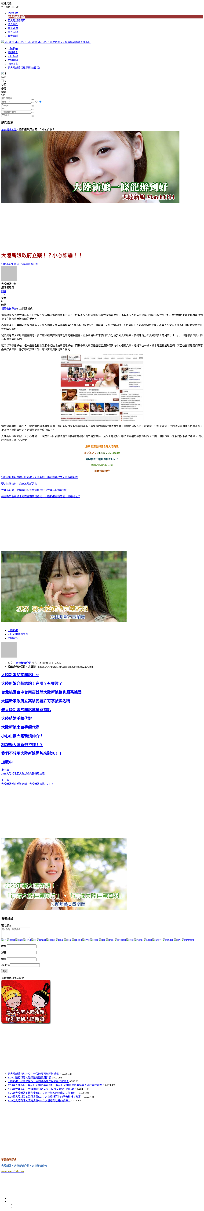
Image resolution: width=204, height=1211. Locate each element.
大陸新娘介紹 (23, 663)
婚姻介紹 (13, 60)
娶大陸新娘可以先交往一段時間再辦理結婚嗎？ (34, 1073)
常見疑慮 (13, 28)
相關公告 (11, 129)
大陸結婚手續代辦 (16, 718)
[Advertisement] (102, 225)
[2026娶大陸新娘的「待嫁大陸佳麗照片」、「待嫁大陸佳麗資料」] (64, 908)
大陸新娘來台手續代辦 (20, 727)
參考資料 (13, 36)
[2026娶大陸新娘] (64, 621)
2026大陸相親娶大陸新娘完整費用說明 (29, 1077)
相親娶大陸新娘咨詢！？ (22, 745)
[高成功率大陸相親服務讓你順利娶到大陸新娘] (26, 1023)
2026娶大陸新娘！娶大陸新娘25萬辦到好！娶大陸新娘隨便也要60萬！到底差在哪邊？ (56, 1085)
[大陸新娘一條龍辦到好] (90, 202)
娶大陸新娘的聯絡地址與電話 (26, 710)
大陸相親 (13, 56)
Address (5, 965)
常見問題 (13, 32)
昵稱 (3, 946)
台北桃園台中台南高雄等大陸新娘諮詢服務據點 (41, 692)
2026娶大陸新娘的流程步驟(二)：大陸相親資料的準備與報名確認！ (45, 1096)
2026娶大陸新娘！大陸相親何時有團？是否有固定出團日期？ (42, 1089)
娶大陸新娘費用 (17, 20)
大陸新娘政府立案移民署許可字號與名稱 (35, 701)
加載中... (8, 762)
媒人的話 (13, 24)
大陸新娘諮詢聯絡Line (20, 675)
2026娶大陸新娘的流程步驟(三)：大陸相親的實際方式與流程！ (43, 1092)
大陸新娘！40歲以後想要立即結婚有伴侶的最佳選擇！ (38, 1081)
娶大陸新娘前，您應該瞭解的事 (19, 483)
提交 (5, 971)
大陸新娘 (13, 48)
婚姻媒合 (13, 52)
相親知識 (13, 13)
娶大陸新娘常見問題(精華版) (24, 67)
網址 (3, 959)
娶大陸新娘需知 (17, 16)
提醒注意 (13, 64)
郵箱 (3, 952)
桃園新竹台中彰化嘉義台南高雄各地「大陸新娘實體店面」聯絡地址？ (40, 496)
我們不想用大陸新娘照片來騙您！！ (31, 753)
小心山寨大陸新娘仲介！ (22, 736)
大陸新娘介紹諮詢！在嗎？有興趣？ (31, 683)
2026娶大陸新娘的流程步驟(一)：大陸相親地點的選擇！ (39, 1100)
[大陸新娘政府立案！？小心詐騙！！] (102, 387)
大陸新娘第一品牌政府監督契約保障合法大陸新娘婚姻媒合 (34, 490)
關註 (3, 291)
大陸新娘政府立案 (18, 634)
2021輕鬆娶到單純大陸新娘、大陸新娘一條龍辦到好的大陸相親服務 (39, 477)
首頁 (3, 129)
